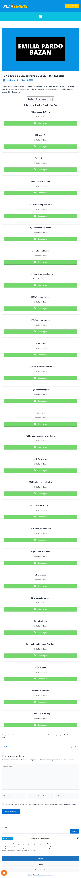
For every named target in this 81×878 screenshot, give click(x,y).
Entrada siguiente (71, 747)
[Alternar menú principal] (40, 16)
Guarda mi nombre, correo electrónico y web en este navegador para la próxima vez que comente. (40, 804)
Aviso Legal (50, 875)
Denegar (41, 864)
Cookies (30, 875)
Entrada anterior (9, 747)
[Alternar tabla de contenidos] (49, 99)
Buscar (4, 827)
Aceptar (40, 858)
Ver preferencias (41, 870)
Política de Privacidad (39, 875)
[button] (78, 839)
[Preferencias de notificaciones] (4, 873)
